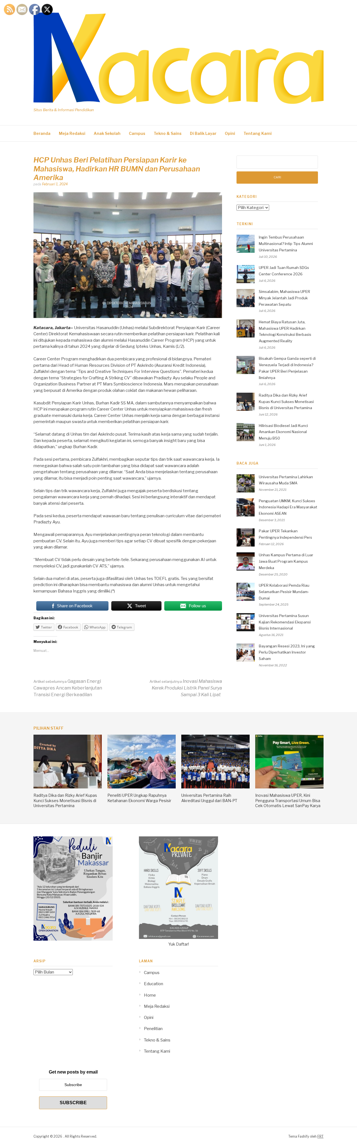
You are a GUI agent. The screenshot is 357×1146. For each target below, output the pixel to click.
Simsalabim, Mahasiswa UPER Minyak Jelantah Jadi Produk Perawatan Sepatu (284, 298)
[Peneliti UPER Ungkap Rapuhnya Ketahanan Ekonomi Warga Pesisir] (141, 787)
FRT (320, 1136)
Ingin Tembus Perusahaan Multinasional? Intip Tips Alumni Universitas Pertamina (286, 243)
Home (150, 995)
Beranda (41, 133)
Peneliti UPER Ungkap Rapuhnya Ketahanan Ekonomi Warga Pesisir (139, 798)
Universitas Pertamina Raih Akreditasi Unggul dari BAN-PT (209, 798)
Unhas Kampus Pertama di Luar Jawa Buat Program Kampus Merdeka (286, 561)
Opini (230, 133)
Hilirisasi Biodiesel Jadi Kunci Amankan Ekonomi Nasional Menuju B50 (283, 432)
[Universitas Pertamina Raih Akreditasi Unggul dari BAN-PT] (215, 787)
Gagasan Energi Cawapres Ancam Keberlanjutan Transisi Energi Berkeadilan (67, 688)
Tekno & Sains (168, 133)
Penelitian (153, 1028)
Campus (137, 133)
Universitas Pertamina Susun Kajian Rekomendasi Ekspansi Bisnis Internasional (285, 622)
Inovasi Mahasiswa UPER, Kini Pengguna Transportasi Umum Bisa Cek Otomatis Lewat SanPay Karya (287, 800)
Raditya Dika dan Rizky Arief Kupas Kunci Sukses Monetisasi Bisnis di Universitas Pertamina (286, 401)
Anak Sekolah (107, 133)
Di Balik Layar (203, 133)
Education (153, 983)
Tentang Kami (257, 133)
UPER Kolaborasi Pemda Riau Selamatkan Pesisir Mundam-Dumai (284, 591)
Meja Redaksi (72, 133)
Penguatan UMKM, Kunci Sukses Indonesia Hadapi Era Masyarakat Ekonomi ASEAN (288, 507)
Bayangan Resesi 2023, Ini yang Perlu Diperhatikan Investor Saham (287, 652)
